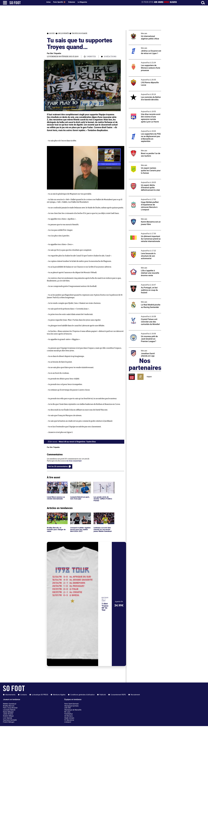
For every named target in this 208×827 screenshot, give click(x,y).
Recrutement (135, 695)
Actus (48, 2)
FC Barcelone (69, 720)
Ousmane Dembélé (10, 720)
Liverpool (67, 722)
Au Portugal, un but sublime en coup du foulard (143, 283)
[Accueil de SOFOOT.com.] (27, 2)
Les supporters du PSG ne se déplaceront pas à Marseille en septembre (144, 130)
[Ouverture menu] (5, 2)
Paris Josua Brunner (10, 708)
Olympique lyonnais (71, 706)
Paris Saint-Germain (71, 704)
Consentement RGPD (118, 695)
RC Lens (67, 712)
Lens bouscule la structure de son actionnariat (141, 249)
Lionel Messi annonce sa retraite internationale (56, 484)
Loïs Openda (7, 718)
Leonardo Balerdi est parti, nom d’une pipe (80, 484)
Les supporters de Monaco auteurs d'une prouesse (144, 61)
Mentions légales (59, 695)
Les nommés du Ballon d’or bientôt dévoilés (142, 93)
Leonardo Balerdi (9, 710)
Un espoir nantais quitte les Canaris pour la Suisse (144, 164)
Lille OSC (67, 708)
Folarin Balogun (8, 722)
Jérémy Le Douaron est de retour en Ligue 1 (145, 46)
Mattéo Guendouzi (9, 704)
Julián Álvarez (8, 714)
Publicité (102, 695)
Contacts (23, 695)
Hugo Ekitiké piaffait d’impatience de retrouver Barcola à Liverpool (143, 198)
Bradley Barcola (8, 706)
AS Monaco (68, 716)
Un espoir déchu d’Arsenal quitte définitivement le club (141, 181)
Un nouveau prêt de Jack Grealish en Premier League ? (142, 332)
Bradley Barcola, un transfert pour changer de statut (57, 515)
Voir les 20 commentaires (58, 466)
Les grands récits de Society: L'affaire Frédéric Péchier (103, 484)
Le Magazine (82, 2)
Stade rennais (69, 718)
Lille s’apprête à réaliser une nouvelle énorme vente (143, 266)
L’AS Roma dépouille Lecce (139, 77)
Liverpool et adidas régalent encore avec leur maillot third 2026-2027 (79, 515)
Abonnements (10, 695)
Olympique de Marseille (72, 710)
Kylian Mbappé (8, 712)
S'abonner (71, 2)
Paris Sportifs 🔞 (59, 2)
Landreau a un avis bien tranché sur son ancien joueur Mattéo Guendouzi (103, 515)
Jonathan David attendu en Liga (141, 348)
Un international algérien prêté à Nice (143, 31)
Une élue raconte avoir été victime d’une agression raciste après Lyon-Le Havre (144, 110)
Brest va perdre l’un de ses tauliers (142, 148)
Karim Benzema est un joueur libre (142, 217)
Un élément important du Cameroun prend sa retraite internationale (143, 232)
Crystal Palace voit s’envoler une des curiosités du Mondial (142, 315)
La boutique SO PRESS (40, 695)
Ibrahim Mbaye (8, 716)
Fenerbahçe (68, 714)
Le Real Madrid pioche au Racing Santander (141, 301)
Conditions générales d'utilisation (82, 695)
